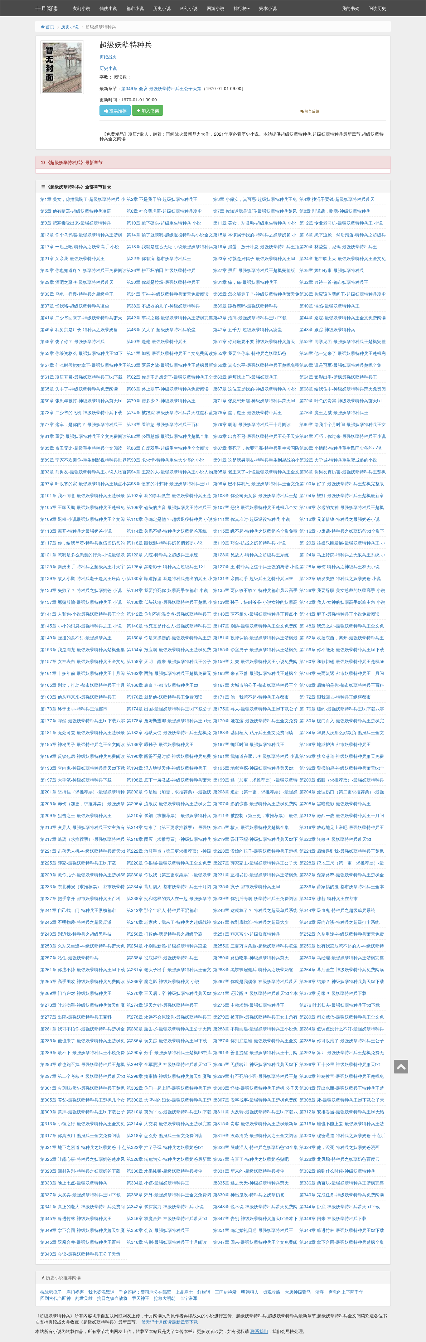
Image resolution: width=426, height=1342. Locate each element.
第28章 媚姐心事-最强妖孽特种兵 (331, 270)
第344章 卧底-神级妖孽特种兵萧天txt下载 (339, 1206)
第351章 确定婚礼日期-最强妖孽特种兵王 (253, 1230)
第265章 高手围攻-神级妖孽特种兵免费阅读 (82, 981)
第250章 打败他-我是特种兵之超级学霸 (164, 934)
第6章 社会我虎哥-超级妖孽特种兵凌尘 (164, 211)
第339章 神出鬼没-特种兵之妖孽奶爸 (248, 1194)
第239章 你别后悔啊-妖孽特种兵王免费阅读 (255, 898)
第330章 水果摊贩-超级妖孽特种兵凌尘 (164, 1171)
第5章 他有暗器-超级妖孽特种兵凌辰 (75, 211)
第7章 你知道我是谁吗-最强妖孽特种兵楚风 (255, 211)
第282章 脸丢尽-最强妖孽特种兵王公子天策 (169, 1028)
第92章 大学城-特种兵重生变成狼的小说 (338, 460)
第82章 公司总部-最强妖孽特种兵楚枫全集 (168, 436)
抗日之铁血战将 (112, 1298)
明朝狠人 (250, 1292)
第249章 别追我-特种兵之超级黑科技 (76, 934)
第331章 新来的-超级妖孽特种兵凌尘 (248, 1171)
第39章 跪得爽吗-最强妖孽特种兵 (245, 306)
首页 (50, 26)
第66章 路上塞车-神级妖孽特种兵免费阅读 (168, 388)
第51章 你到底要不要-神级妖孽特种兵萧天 (254, 341)
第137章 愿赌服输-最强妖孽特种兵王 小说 (81, 602)
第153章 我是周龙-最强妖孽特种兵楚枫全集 (82, 649)
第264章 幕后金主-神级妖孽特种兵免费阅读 (341, 969)
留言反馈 (311, 111)
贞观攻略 (271, 1292)
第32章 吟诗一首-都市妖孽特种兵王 (333, 282)
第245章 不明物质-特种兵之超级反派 (76, 922)
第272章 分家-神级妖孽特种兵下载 (332, 993)
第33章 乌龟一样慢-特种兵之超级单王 (77, 294)
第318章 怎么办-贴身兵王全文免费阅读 (164, 1135)
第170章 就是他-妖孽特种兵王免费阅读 (164, 697)
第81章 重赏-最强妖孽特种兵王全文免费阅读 (83, 436)
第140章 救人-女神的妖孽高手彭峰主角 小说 (342, 602)
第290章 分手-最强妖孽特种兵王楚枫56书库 (169, 1052)
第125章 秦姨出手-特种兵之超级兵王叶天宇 (82, 566)
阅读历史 (377, 8)
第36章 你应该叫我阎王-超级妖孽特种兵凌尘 (342, 294)
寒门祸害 (75, 1292)
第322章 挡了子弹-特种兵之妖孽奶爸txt (165, 1147)
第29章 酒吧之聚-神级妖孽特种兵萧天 (77, 282)
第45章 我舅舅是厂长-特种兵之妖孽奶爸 (79, 329)
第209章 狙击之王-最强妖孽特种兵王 (76, 815)
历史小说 (162, 8)
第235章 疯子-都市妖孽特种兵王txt (246, 886)
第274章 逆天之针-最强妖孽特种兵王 (162, 1005)
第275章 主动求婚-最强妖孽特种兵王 (248, 1005)
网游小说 (215, 8)
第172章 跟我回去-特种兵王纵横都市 (335, 697)
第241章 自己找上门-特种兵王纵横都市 (78, 910)
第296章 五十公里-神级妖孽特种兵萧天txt (339, 1064)
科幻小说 (188, 8)
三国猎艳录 (226, 1292)
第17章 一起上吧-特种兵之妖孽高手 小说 (79, 246)
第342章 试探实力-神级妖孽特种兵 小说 (165, 1206)
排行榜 (240, 8)
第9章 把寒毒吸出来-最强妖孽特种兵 (75, 223)
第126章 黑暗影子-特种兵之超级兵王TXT (166, 566)
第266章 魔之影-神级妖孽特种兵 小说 (163, 981)
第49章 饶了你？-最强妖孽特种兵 (72, 341)
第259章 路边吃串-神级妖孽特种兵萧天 (251, 957)
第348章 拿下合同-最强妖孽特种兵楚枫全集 (341, 1242)
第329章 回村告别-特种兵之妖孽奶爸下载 (80, 1171)
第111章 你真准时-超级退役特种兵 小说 (251, 519)
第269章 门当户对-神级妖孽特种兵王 (76, 993)
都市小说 (135, 8)
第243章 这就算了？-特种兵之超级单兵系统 (255, 910)
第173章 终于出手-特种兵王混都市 (73, 708)
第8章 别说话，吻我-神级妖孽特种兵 (334, 211)
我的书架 (350, 8)
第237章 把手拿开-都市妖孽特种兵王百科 (80, 898)
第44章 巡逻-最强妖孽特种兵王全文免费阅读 (342, 317)
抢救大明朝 (165, 1298)
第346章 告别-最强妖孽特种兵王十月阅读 (167, 1242)
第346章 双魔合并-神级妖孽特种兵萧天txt (167, 1218)
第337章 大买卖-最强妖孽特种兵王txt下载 (80, 1194)
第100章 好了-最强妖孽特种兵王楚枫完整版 (341, 483)
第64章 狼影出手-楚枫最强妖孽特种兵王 (338, 377)
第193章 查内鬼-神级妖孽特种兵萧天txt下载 (82, 768)
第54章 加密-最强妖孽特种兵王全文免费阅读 (170, 353)
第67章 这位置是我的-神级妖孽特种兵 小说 (254, 388)
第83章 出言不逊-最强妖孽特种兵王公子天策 (256, 436)
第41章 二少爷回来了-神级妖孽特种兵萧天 (81, 317)
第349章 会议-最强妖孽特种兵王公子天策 (161, 88)
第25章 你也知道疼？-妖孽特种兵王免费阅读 (83, 270)
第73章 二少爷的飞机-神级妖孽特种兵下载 (81, 412)
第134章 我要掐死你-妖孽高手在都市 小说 (167, 590)
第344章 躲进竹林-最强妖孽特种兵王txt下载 (341, 1230)
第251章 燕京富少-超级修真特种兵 (246, 934)
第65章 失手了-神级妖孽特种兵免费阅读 (79, 388)
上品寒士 (184, 1292)
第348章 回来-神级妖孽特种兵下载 (332, 1218)
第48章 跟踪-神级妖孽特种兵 (327, 329)
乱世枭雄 (84, 1298)
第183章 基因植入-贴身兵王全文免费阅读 (253, 732)
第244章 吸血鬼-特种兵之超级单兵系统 (337, 910)
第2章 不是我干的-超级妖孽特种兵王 (162, 199)
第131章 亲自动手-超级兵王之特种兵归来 (253, 578)
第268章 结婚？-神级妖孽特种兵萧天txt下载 (341, 981)
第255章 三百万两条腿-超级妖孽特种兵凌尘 (255, 945)
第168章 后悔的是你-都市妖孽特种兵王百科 (341, 685)
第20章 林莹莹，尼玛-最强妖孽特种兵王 (338, 246)
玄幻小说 (81, 8)
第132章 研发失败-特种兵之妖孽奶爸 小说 (340, 578)
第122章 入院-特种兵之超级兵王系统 (162, 554)
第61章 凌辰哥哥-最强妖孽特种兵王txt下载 (81, 377)
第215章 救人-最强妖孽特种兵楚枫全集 (251, 827)
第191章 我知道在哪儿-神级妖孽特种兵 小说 (256, 756)
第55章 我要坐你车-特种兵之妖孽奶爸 (249, 353)
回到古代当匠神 (55, 1298)
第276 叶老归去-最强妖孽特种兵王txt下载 (339, 1005)
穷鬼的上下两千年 (345, 1292)
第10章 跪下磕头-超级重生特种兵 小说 (164, 223)
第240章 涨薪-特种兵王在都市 (328, 898)
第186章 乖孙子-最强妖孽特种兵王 (160, 744)
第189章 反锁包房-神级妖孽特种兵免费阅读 (82, 756)
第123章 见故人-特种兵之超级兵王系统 (251, 554)
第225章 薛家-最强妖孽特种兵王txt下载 (78, 863)
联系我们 (259, 1331)
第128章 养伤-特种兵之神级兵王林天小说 (339, 566)
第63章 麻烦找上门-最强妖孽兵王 (245, 377)
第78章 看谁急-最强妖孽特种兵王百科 (163, 424)
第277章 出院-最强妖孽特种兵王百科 (76, 1017)
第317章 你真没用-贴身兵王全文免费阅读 (80, 1135)
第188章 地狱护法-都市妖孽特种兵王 (335, 744)
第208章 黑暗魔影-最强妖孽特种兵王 (335, 803)
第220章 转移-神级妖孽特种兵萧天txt (335, 839)
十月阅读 (46, 8)
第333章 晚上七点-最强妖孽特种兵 (73, 1183)
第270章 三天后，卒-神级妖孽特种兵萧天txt (169, 993)
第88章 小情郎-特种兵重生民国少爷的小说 (340, 448)
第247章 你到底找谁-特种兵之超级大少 (251, 922)
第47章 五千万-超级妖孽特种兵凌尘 (247, 329)
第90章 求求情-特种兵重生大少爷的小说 (165, 460)
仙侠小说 (108, 8)
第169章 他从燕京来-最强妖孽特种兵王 (78, 697)
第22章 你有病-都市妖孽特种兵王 (159, 258)
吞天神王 (140, 1298)
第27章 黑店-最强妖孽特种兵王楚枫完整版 (254, 270)
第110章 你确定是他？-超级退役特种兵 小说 (169, 519)
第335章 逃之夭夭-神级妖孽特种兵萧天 (251, 1183)
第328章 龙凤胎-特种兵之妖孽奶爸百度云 (339, 1159)
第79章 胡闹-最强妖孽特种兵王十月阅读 (252, 424)
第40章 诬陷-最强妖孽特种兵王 (329, 306)
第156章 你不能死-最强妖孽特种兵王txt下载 (341, 649)
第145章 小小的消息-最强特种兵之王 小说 (81, 626)
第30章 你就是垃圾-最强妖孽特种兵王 (163, 282)
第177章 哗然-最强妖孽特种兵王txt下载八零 (82, 720)
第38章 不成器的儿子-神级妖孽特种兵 (163, 306)
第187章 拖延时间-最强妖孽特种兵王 (248, 744)
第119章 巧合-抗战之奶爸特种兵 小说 (249, 543)
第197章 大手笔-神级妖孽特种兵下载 (76, 780)
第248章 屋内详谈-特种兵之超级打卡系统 (339, 922)
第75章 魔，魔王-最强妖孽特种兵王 (247, 412)
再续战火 (108, 57)
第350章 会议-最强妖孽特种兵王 (158, 1230)
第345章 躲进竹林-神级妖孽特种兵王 (76, 1218)
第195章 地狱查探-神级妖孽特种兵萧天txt (253, 768)
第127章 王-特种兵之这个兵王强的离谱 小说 (256, 566)
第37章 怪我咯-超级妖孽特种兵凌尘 (74, 306)
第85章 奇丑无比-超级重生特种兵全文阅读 (81, 448)
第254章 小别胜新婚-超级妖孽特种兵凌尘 (167, 945)
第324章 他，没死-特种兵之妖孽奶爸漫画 (339, 1147)
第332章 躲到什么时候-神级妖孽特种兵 (337, 1171)
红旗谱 (204, 1292)
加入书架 (150, 110)
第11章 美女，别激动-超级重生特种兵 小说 (254, 223)
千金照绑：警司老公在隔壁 (145, 1292)
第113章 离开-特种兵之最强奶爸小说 (76, 531)
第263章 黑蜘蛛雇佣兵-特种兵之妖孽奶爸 (253, 969)
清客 (319, 1292)
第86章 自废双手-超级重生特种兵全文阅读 (168, 448)
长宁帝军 (188, 1298)
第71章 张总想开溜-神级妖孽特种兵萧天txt (254, 400)
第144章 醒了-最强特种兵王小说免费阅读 (339, 614)
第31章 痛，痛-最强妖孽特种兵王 (245, 282)
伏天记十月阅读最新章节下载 (169, 1322)
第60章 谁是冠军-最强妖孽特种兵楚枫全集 (340, 365)
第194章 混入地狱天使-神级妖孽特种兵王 (167, 768)
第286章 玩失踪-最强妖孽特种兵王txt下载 (167, 1040)
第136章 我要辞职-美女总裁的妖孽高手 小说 (342, 590)
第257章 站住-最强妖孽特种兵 (69, 957)
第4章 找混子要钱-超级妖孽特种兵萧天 (337, 199)
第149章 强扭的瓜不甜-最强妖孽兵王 (76, 637)
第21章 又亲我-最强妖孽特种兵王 (72, 258)
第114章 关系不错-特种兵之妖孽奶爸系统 (167, 531)
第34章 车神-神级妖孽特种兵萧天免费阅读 (168, 294)
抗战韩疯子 (51, 1292)
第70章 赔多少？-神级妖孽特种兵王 (161, 400)
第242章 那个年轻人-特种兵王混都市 (162, 910)
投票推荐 (118, 110)
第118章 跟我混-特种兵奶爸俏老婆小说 (164, 543)
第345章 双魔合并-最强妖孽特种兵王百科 (80, 1242)
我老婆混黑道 (101, 1292)
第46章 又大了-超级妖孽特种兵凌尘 (161, 329)
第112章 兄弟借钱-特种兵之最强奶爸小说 (339, 519)
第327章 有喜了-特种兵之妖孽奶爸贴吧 (251, 1159)
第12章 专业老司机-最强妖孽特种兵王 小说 (341, 223)
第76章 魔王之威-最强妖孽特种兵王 (333, 412)
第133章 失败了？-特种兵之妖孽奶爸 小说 (81, 590)
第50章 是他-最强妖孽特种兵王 (157, 341)
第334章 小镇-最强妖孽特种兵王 (158, 1183)
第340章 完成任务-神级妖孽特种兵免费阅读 (341, 1194)
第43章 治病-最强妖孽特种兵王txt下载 (250, 317)
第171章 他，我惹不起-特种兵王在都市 (251, 697)
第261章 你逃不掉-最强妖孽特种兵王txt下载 (82, 969)
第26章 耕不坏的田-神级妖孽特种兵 (161, 270)
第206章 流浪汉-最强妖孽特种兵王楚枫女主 (169, 803)
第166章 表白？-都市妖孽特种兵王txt (162, 685)
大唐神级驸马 (298, 1292)
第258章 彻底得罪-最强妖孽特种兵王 (162, 957)
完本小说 (268, 8)
